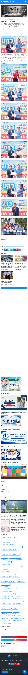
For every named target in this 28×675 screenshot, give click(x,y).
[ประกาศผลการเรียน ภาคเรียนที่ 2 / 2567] (14, 506)
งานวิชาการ (15, 584)
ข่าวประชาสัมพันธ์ (6, 564)
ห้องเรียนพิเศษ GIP (7, 618)
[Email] (19, 250)
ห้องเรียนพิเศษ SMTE (19, 618)
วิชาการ (14, 611)
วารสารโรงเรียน (6, 611)
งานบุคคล (22, 574)
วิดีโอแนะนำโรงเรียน (6, 613)
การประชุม (13, 557)
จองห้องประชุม (4, 489)
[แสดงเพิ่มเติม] (22, 250)
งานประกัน (5, 579)
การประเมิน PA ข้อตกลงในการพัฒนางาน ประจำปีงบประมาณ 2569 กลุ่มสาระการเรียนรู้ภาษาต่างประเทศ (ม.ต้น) (21, 266)
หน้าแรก (2, 19)
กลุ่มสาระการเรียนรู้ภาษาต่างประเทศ (12, 19)
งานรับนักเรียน (6, 584)
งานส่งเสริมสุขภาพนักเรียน (8, 593)
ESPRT (14, 620)
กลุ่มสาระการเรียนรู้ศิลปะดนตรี (9, 549)
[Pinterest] (16, 250)
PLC (20, 620)
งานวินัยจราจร (5, 586)
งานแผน (4, 581)
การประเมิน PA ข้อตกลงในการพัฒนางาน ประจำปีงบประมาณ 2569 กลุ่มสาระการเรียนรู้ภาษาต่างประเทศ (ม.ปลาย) (7, 266)
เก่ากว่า (25, 291)
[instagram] (18, 664)
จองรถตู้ (2, 487)
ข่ (13, 562)
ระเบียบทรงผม (4, 485)
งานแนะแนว (16, 569)
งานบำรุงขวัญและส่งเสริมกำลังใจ (9, 574)
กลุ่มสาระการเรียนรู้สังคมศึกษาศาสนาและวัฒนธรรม (13, 552)
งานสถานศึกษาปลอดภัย (7, 596)
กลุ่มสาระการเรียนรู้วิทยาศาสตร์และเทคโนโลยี (12, 547)
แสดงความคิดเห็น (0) (14, 288)
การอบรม (5, 559)
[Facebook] (5, 250)
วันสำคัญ (14, 608)
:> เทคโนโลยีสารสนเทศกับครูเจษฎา (8, 631)
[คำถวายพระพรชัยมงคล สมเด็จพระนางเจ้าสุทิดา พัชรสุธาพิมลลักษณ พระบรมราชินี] (5, 529)
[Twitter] (8, 250)
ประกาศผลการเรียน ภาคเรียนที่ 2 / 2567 (13, 516)
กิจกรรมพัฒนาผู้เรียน (15, 559)
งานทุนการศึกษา (6, 569)
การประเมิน (21, 557)
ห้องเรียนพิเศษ (6, 616)
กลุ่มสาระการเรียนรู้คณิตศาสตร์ (9, 539)
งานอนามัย (18, 596)
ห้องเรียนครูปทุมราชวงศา (6, 629)
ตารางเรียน (3, 484)
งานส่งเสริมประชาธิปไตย (7, 591)
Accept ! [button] (5, 672)
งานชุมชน (20, 566)
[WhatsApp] (11, 250)
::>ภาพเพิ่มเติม (4, 63)
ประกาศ (14, 601)
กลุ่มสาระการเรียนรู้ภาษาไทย (8, 544)
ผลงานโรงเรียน (17, 603)
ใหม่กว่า (3, 291)
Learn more (10, 669)
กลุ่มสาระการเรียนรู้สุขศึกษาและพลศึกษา (11, 554)
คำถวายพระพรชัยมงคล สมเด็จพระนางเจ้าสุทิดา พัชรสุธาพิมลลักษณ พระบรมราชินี (18, 529)
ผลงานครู (22, 601)
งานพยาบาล (12, 581)
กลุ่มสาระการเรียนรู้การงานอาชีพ (9, 537)
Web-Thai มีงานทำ (5, 491)
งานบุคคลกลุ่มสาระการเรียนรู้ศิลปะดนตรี (10, 576)
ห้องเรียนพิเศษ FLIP (17, 616)
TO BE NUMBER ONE (7, 623)
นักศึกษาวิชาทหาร (6, 601)
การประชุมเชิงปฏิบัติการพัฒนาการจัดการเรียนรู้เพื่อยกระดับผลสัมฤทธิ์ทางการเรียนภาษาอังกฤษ (6, 282)
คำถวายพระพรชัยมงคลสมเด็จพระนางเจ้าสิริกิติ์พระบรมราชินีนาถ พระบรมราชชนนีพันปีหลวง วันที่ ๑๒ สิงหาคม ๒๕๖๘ (19, 521)
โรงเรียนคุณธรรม (21, 606)
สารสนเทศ (16, 613)
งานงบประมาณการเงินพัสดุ (8, 566)
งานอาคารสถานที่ (6, 598)
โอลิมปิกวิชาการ (6, 620)
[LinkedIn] (14, 250)
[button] (1, 2)
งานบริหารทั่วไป (6, 571)
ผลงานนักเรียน (21, 246)
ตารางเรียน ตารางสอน (18, 598)
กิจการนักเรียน (6, 562)
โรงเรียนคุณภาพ (6, 608)
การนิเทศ (4, 557)
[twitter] (7, 640)
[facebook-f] (7, 637)
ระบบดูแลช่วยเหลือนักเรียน (8, 606)
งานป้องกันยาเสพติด (15, 579)
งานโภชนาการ (20, 581)
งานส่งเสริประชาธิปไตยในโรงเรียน (9, 589)
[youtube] (20, 637)
